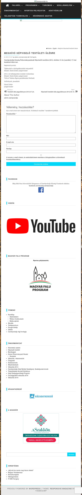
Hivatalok (13, 356)
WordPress (35, 489)
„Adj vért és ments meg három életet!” (21, 470)
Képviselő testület (14, 350)
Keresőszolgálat (13, 474)
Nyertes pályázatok (34, 10)
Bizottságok (12, 352)
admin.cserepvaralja (21, 57)
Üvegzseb (11, 360)
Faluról (16, 5)
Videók (10, 329)
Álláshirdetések (13, 365)
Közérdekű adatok (42, 16)
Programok (32, 5)
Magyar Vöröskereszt (15, 472)
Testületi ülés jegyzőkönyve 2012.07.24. (20, 91)
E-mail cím (10, 142)
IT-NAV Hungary (13, 479)
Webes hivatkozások (16, 319)
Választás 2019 (13, 377)
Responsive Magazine (61, 489)
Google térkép (13, 327)
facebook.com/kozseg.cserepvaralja (41, 186)
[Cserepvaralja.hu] (7, 5)
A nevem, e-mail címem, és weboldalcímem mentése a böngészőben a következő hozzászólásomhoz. (35, 158)
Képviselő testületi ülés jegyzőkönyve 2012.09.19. (58, 91)
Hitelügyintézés (13, 477)
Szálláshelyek (65, 5)
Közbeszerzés (13, 363)
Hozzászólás (11, 114)
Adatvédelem (55, 10)
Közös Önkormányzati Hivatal (18, 354)
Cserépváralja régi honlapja (17, 332)
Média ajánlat (14, 321)
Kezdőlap (11, 315)
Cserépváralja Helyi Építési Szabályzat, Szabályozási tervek (28, 369)
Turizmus (47, 5)
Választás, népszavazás (16, 358)
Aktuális (10, 323)
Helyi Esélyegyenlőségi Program (19, 373)
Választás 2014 (13, 367)
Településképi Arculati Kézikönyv (19, 371)
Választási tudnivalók (16, 16)
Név (7, 136)
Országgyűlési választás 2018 (18, 375)
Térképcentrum (13, 325)
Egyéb (34, 57)
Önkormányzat (12, 10)
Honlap (9, 148)
